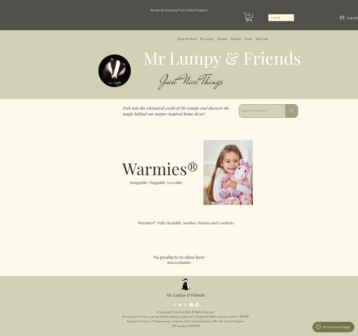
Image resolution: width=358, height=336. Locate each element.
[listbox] (281, 17)
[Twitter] (180, 305)
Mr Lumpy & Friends (186, 295)
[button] (249, 16)
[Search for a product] (292, 110)
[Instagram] (186, 305)
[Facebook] (174, 305)
